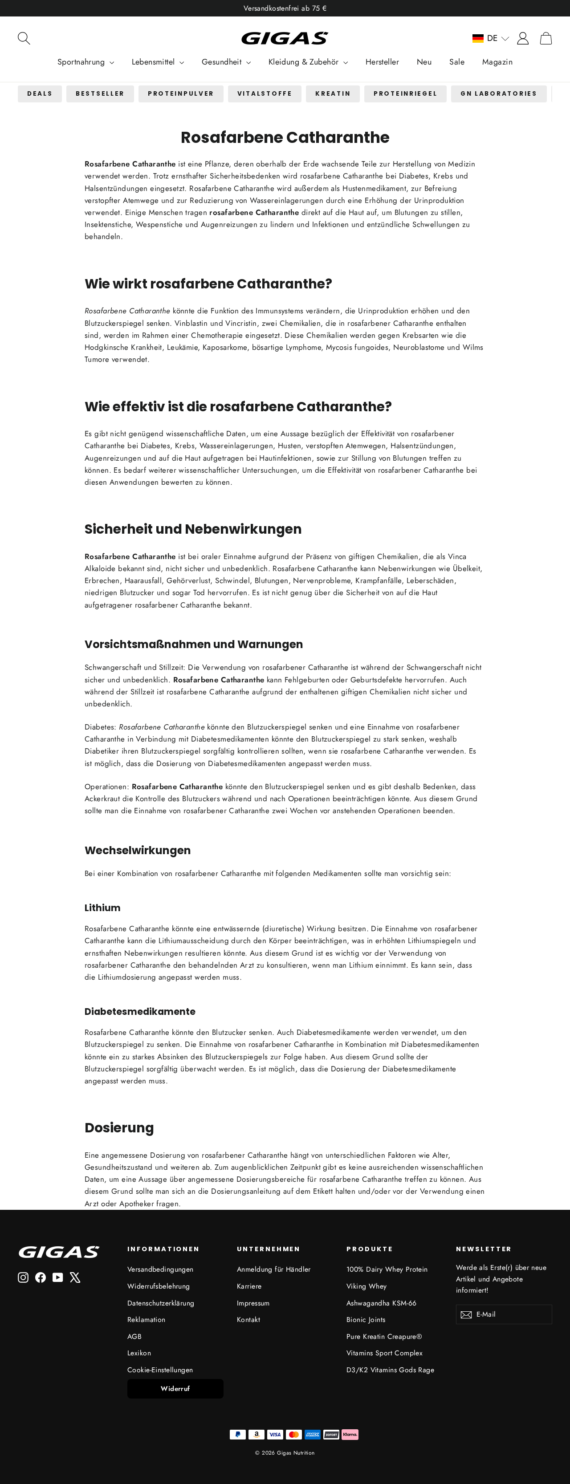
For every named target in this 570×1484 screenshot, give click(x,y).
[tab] (40, 94)
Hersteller (382, 62)
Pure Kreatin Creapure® (384, 1336)
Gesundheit (223, 62)
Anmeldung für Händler (274, 1269)
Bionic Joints (366, 1319)
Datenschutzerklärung (161, 1303)
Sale (456, 62)
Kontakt (248, 1319)
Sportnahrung (82, 62)
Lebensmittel (155, 62)
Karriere (249, 1286)
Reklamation (146, 1319)
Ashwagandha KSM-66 (381, 1303)
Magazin (497, 62)
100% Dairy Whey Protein (387, 1269)
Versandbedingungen (160, 1269)
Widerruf (175, 1389)
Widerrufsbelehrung (158, 1286)
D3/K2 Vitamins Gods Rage (390, 1370)
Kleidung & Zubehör (305, 62)
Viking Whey (366, 1286)
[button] (491, 38)
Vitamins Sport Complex (384, 1353)
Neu (424, 62)
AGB (134, 1336)
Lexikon (139, 1353)
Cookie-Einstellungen (160, 1370)
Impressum (253, 1303)
